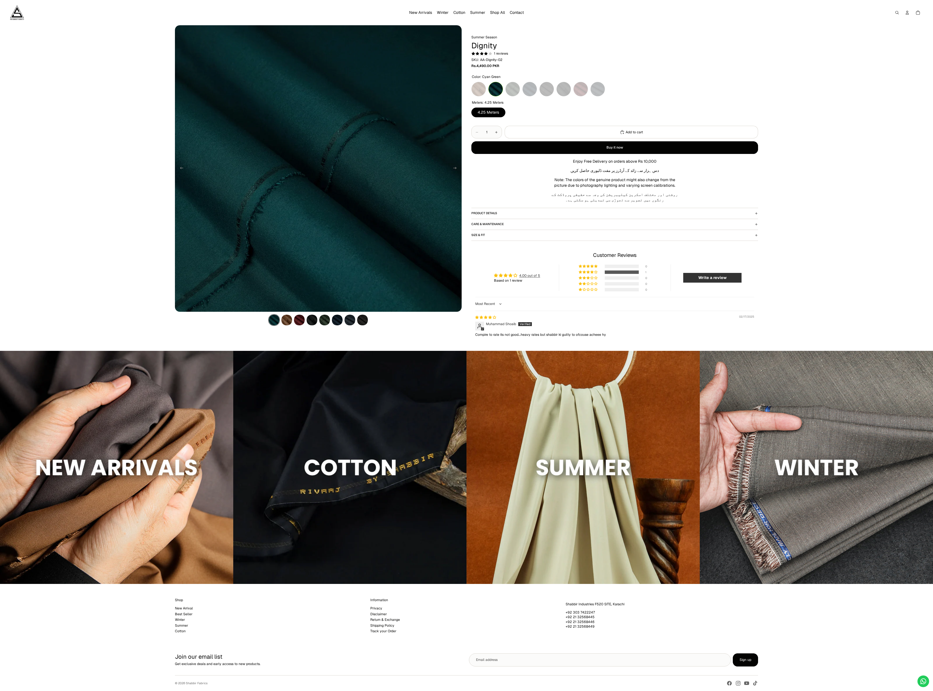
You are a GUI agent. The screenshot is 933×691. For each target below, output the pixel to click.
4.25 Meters (488, 111)
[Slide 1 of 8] (274, 320)
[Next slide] (456, 168)
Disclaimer (378, 614)
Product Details (484, 213)
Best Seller (183, 614)
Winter (180, 619)
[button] (588, 272)
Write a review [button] (712, 277)
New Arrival (184, 608)
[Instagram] (738, 683)
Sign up (745, 659)
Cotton (180, 631)
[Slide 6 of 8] (337, 320)
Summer (181, 625)
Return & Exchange (385, 619)
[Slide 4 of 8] (312, 320)
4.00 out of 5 (529, 275)
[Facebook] (729, 683)
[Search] (897, 12)
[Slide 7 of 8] (350, 320)
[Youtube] (747, 683)
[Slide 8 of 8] (362, 320)
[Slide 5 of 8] (324, 320)
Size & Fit (478, 235)
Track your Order (383, 631)
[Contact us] (923, 681)
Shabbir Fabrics (196, 683)
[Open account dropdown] (907, 12)
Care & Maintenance (487, 224)
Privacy (376, 608)
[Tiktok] (755, 683)
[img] (485, 317)
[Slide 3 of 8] (299, 320)
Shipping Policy (382, 625)
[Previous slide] (180, 168)
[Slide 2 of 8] (286, 320)
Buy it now (614, 147)
